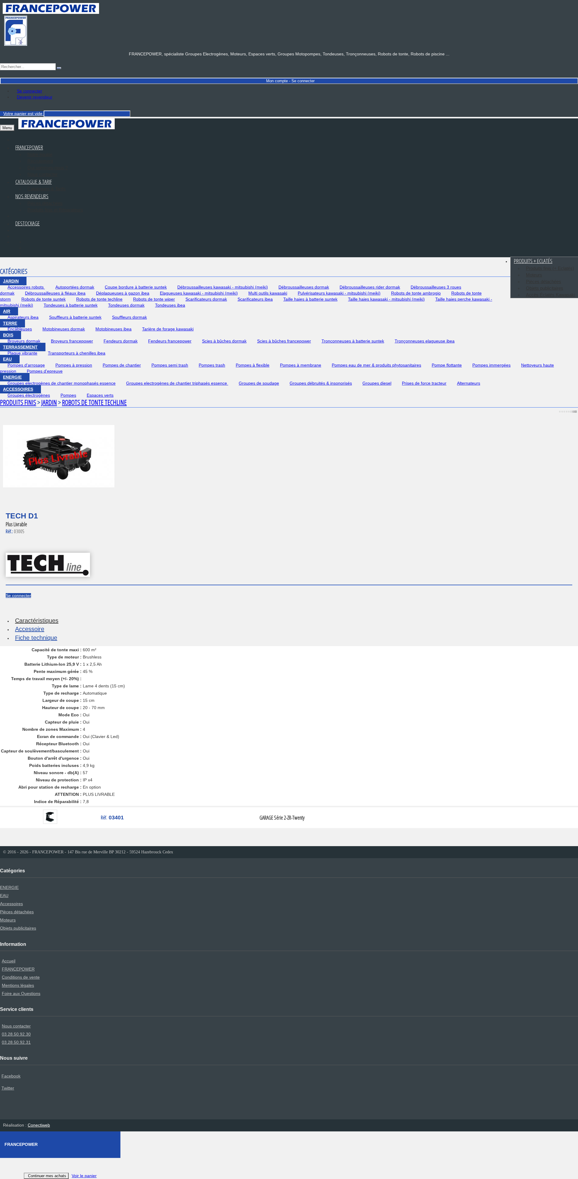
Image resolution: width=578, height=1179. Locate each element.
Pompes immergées (491, 365)
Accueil (8, 961)
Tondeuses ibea (170, 305)
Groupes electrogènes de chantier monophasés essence (62, 383)
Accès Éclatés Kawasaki (550, 294)
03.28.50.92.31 (16, 1042)
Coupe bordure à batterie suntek (136, 287)
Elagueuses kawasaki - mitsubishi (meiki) (199, 293)
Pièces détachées (45, 203)
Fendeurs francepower (169, 341)
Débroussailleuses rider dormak (370, 287)
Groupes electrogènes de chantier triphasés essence (177, 383)
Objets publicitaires (544, 288)
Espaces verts (100, 395)
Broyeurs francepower (72, 341)
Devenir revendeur (34, 97)
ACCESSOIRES (18, 389)
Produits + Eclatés (533, 261)
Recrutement (40, 161)
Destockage (27, 223)
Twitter (8, 1088)
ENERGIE (12, 377)
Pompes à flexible (252, 365)
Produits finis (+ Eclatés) (550, 268)
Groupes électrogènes (29, 395)
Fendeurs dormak (121, 341)
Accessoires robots (26, 287)
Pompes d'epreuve (45, 371)
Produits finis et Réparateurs (55, 209)
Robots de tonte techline (99, 299)
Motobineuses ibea (113, 329)
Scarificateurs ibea (255, 299)
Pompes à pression (73, 365)
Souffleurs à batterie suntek (75, 317)
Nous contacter (16, 1026)
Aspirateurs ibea (23, 317)
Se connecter (29, 91)
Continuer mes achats (47, 1176)
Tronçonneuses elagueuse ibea (425, 341)
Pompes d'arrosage (26, 365)
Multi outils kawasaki (267, 293)
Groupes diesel (376, 383)
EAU (7, 359)
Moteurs (534, 274)
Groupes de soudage (259, 383)
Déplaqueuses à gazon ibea (122, 293)
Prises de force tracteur (424, 383)
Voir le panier (84, 1175)
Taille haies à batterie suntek (310, 299)
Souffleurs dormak (129, 317)
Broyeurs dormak (24, 341)
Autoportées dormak (74, 287)
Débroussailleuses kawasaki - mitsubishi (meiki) (222, 287)
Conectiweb (39, 1125)
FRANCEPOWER (18, 969)
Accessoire (29, 629)
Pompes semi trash (169, 365)
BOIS (8, 335)
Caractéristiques (36, 620)
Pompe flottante (447, 365)
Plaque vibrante (22, 353)
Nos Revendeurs (31, 196)
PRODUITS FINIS (18, 402)
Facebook (11, 1076)
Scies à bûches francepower (284, 341)
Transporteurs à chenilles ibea (76, 353)
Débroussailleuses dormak (303, 287)
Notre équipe (39, 154)
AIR (6, 311)
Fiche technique (36, 637)
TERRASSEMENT (20, 347)
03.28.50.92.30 (16, 1034)
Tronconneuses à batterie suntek (353, 341)
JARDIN (11, 281)
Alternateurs (468, 383)
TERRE (10, 323)
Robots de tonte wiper (154, 299)
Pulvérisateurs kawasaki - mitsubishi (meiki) (339, 293)
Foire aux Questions (21, 993)
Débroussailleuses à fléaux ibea (55, 293)
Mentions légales (18, 985)
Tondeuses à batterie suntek (71, 305)
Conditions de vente (21, 977)
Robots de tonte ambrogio (416, 293)
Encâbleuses (20, 329)
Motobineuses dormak (63, 329)
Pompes (68, 395)
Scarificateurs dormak (206, 299)
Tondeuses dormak (126, 305)
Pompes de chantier (122, 365)
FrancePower (29, 147)
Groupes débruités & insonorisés (321, 383)
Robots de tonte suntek (43, 299)
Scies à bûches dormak (224, 341)
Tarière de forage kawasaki (168, 329)
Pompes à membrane (300, 365)
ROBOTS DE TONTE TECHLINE (94, 402)
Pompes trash (212, 365)
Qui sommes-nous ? (47, 167)
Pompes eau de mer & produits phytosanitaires (376, 365)
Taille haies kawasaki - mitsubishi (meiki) (386, 299)
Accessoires (11, 903)
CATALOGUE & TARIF (33, 182)
